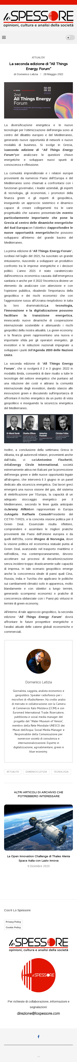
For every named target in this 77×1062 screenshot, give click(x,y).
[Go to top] (38, 1056)
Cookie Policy (13, 927)
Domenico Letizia (27, 74)
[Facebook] (38, 1037)
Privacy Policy (13, 921)
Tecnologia (61, 771)
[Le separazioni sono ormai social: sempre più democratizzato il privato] (38, 828)
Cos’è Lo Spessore (17, 910)
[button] (7, 838)
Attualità (13, 771)
